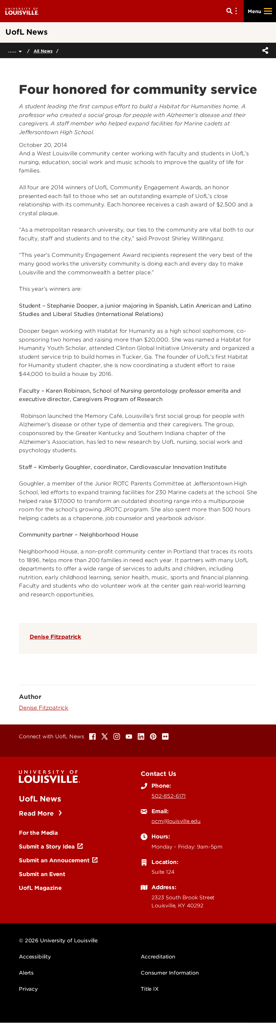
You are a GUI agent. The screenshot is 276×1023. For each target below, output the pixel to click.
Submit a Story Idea (47, 846)
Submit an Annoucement (54, 860)
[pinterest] (153, 736)
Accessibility (35, 957)
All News (43, 50)
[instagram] (116, 736)
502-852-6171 (168, 796)
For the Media (38, 832)
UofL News (40, 798)
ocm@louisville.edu (176, 821)
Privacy (28, 989)
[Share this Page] (263, 50)
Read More (37, 813)
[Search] (233, 11)
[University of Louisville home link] (22, 11)
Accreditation (158, 957)
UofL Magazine (40, 887)
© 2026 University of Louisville (58, 941)
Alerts (26, 973)
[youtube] (129, 736)
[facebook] (92, 736)
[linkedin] (141, 736)
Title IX (150, 989)
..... (13, 50)
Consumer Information (170, 973)
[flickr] (165, 736)
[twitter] (104, 736)
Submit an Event (42, 874)
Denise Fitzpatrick (55, 636)
